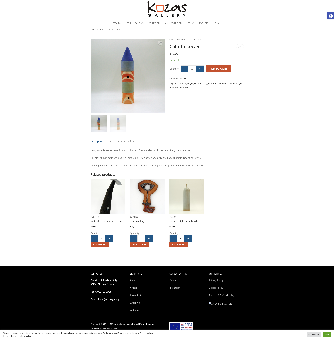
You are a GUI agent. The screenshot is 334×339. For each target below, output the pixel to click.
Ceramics (181, 39)
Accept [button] (326, 334)
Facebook (174, 280)
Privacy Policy (216, 280)
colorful (212, 83)
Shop (101, 29)
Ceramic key (137, 221)
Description (97, 141)
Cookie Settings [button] (313, 334)
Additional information (121, 141)
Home (93, 29)
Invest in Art (136, 295)
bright (190, 83)
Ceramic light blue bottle (183, 221)
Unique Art (135, 310)
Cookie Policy (216, 287)
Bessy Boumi (180, 83)
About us (134, 280)
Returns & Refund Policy (222, 295)
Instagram (174, 287)
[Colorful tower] (237, 47)
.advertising (111, 327)
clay (205, 83)
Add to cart (100, 244)
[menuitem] (217, 23)
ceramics (198, 83)
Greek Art (135, 302)
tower (185, 87)
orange (178, 87)
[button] (330, 15)
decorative (232, 83)
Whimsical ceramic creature (107, 221)
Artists (133, 287)
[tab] (97, 141)
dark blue (221, 83)
